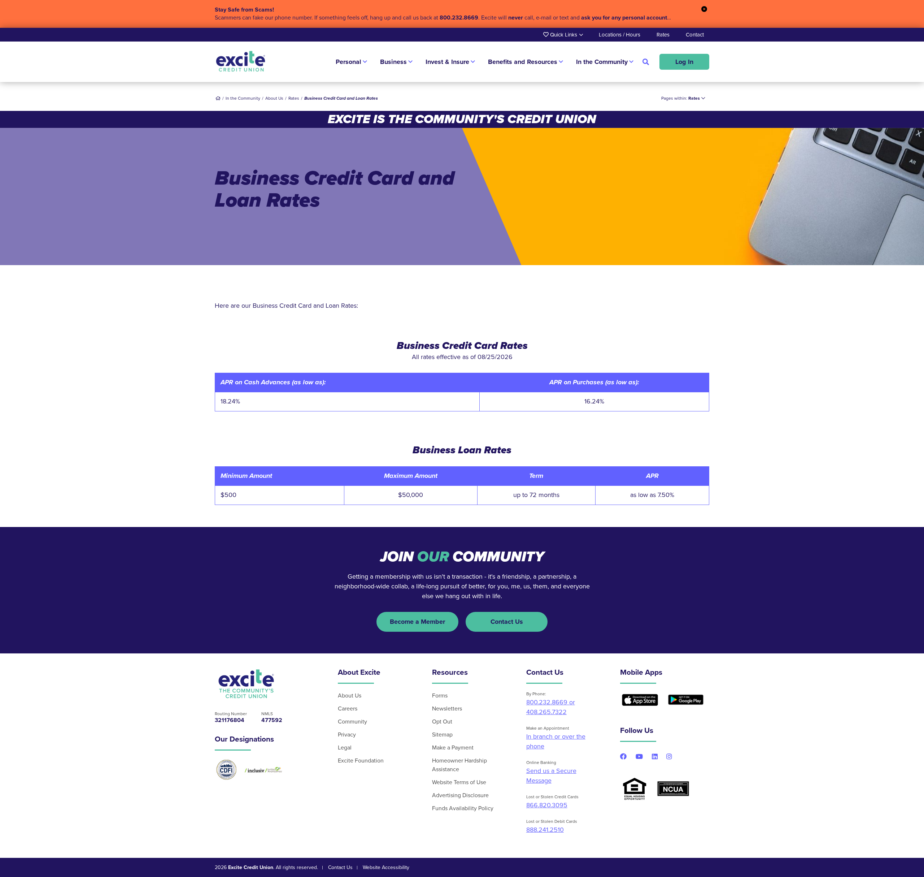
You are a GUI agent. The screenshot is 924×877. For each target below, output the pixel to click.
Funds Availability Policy (462, 808)
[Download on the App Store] (640, 699)
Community (352, 721)
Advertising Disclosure (460, 795)
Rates (663, 34)
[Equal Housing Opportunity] (634, 788)
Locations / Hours (619, 34)
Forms (440, 695)
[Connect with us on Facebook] (623, 756)
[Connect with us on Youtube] (639, 756)
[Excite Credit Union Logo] (246, 684)
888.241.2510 (545, 830)
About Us (349, 695)
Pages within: (680, 98)
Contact (695, 34)
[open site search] (645, 62)
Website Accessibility (386, 867)
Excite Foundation (361, 760)
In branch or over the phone (555, 741)
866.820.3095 (546, 805)
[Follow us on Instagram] (669, 756)
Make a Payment (453, 747)
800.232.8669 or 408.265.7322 (550, 707)
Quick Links (563, 34)
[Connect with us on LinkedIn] (655, 756)
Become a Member (417, 622)
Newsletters (447, 708)
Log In (684, 62)
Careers (347, 708)
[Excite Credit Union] (240, 62)
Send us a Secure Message (551, 776)
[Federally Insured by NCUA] (673, 788)
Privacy (347, 734)
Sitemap (442, 734)
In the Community (243, 98)
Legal (345, 747)
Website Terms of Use (459, 782)
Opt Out (442, 721)
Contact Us (507, 622)
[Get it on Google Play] (686, 699)
